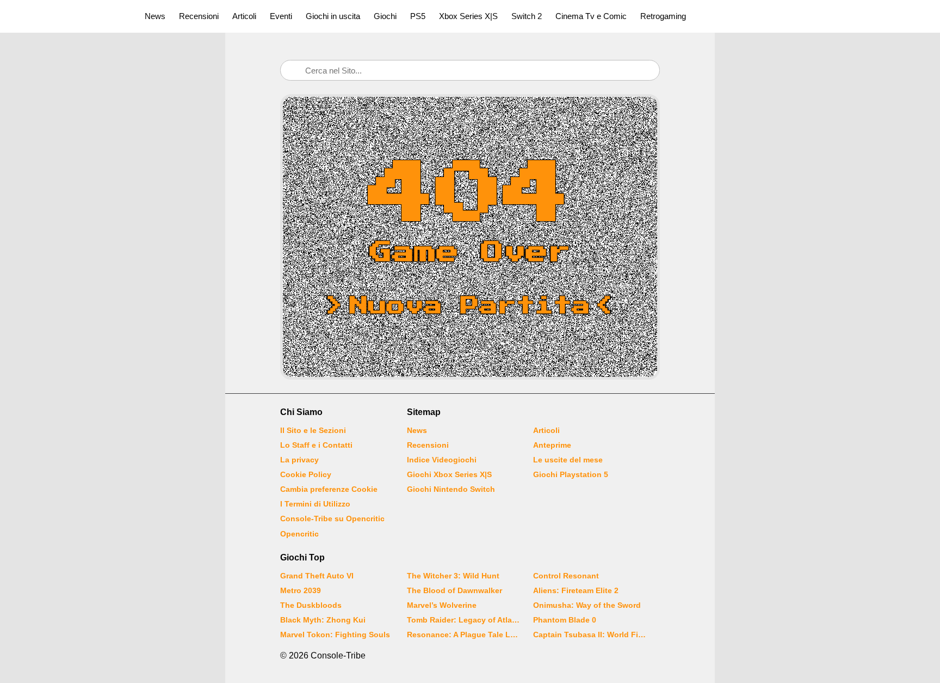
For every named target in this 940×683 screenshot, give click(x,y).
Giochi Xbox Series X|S (449, 474)
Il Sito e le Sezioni (313, 430)
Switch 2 (526, 16)
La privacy (299, 459)
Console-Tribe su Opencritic (332, 518)
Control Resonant (566, 575)
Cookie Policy (305, 474)
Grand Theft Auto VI (317, 575)
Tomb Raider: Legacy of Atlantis (463, 619)
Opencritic (299, 533)
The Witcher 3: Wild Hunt (453, 575)
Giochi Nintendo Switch (451, 489)
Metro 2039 (300, 590)
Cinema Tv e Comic (591, 16)
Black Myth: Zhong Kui (323, 619)
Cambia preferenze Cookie (329, 489)
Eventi (281, 16)
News (155, 16)
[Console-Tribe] (66, 16)
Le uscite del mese (568, 459)
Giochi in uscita (333, 16)
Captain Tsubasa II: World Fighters (589, 634)
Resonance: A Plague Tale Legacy (463, 634)
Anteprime (552, 445)
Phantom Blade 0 (564, 619)
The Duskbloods (311, 605)
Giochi (385, 16)
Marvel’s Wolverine (442, 605)
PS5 (417, 16)
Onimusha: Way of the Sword (587, 605)
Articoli (244, 16)
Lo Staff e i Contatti (316, 445)
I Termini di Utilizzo (315, 503)
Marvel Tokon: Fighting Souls (335, 634)
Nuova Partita (470, 306)
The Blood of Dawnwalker (454, 590)
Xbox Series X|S (468, 16)
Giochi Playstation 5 (570, 474)
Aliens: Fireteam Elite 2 (576, 590)
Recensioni (199, 16)
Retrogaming (663, 16)
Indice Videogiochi (442, 459)
